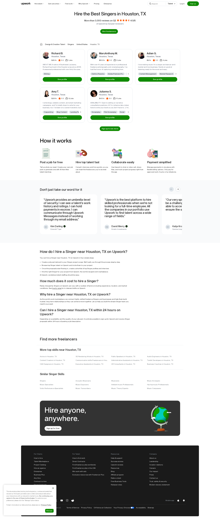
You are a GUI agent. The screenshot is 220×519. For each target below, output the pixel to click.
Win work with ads (79, 471)
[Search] (150, 3)
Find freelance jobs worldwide (84, 465)
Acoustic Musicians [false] (83, 381)
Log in (182, 4)
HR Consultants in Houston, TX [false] (123, 364)
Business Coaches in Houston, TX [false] (160, 364)
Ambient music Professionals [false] (122, 384)
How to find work (78, 458)
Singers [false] (43, 381)
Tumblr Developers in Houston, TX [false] (160, 360)
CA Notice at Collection (103, 508)
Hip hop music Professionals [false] (158, 384)
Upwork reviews (117, 465)
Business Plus (39, 475)
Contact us (153, 478)
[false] (41, 44)
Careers (152, 468)
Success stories (117, 461)
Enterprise (38, 471)
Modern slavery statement (159, 485)
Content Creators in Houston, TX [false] (52, 360)
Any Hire (37, 478)
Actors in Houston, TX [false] (48, 356)
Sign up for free (53, 428)
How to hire (38, 458)
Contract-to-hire (40, 481)
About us (152, 458)
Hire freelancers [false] (109, 31)
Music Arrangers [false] (153, 381)
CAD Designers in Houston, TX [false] (51, 364)
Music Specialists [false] (46, 384)
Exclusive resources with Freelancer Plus (88, 475)
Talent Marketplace (41, 461)
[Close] (53, 488)
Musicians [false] (115, 381)
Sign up (193, 4)
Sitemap (151, 508)
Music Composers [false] (154, 388)
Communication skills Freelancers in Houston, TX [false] (92, 360)
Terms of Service (72, 508)
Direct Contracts (40, 485)
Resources (115, 468)
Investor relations (156, 465)
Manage (49, 511)
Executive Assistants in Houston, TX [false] (89, 364)
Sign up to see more (110, 129)
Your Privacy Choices (124, 508)
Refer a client (116, 478)
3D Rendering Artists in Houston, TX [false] (89, 356)
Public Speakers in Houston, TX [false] (123, 356)
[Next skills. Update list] (128, 73)
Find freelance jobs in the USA (84, 468)
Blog (112, 471)
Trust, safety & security (158, 481)
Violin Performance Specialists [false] (51, 388)
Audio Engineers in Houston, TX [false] (159, 356)
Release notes (116, 485)
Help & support (116, 458)
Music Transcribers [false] (83, 388)
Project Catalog (40, 465)
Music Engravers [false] (82, 384)
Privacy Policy (86, 508)
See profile (62, 79)
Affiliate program (117, 475)
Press (151, 475)
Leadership (153, 461)
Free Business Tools (118, 481)
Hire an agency (40, 468)
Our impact (153, 471)
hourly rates (56, 288)
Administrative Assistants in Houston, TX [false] (126, 360)
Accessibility (141, 508)
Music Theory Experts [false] (119, 388)
